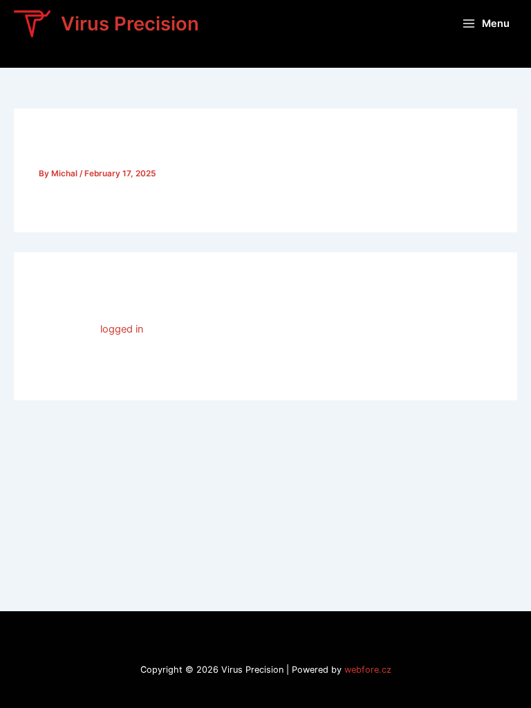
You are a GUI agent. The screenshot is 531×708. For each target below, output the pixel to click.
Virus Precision (130, 23)
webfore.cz (367, 669)
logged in (122, 329)
